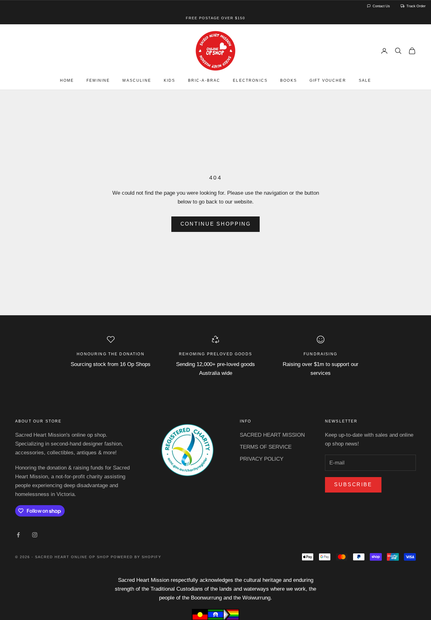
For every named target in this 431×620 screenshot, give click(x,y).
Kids (169, 81)
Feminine (98, 81)
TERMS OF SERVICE (266, 447)
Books (288, 81)
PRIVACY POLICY (261, 459)
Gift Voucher (328, 81)
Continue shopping (215, 224)
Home (67, 81)
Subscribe (353, 484)
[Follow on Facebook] (18, 535)
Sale (365, 81)
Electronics (250, 81)
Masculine (136, 81)
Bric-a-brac (204, 81)
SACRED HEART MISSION (272, 435)
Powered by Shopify (136, 557)
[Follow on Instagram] (35, 535)
